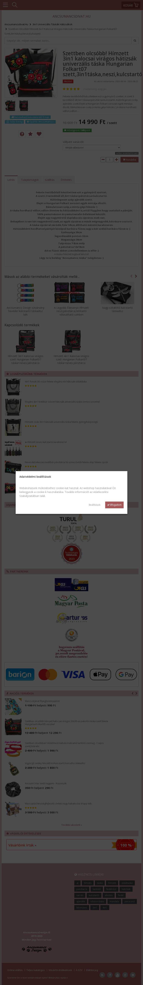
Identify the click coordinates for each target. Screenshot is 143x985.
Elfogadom (115, 504)
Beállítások (94, 504)
